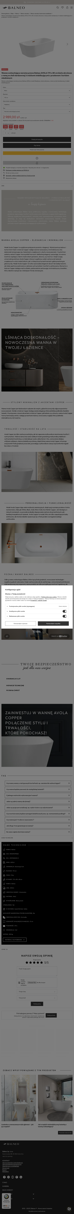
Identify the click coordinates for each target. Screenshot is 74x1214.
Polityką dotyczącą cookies (49, 597)
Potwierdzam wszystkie (53, 623)
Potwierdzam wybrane (20, 623)
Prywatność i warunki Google (38, 600)
